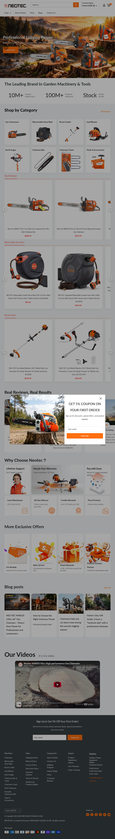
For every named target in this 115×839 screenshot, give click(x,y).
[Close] (101, 398)
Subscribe (85, 436)
